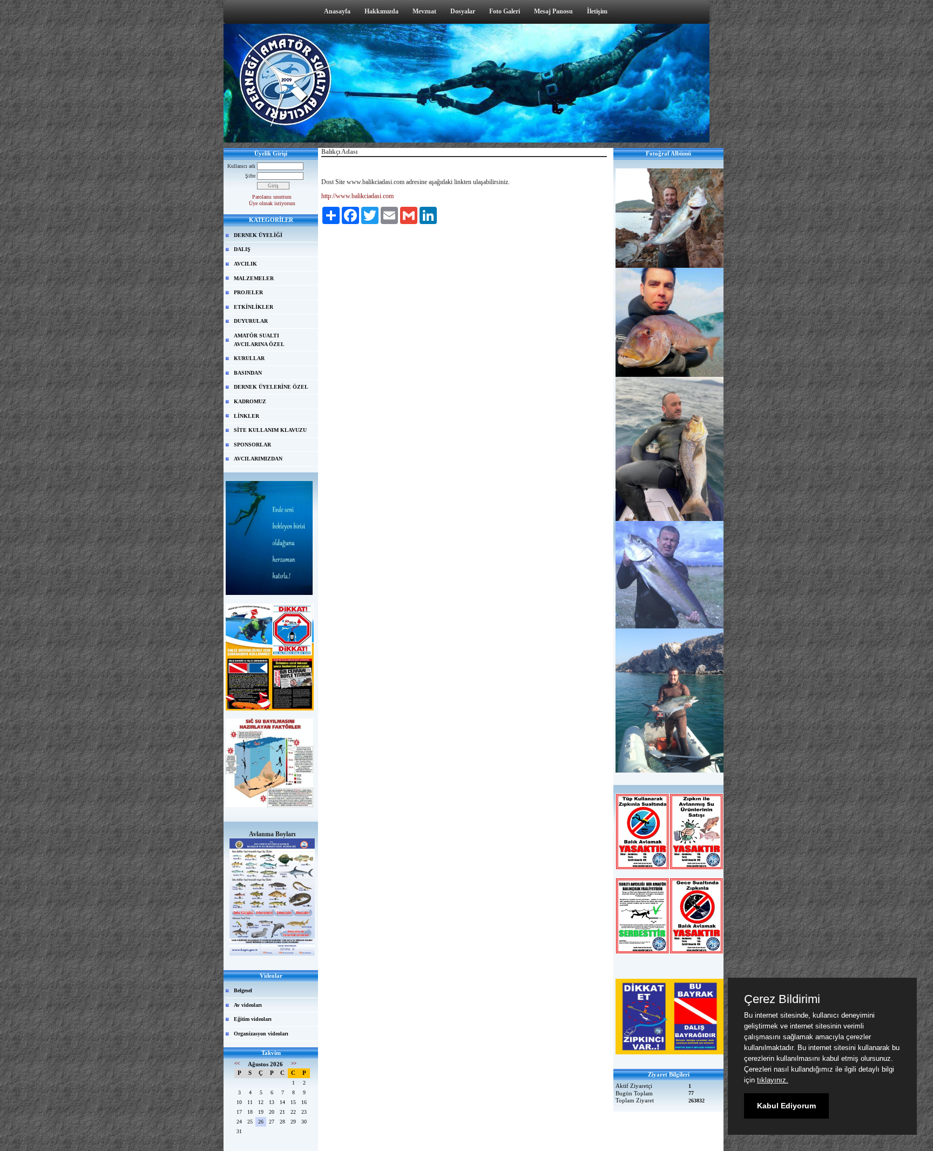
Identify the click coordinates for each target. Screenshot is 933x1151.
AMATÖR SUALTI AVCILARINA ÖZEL (259, 340)
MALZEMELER (254, 278)
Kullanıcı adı (241, 166)
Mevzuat (424, 11)
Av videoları (248, 1005)
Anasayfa (337, 11)
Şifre (250, 176)
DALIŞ (242, 249)
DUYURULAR (251, 321)
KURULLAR (249, 358)
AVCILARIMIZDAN (258, 459)
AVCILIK (245, 264)
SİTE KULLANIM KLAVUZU (270, 430)
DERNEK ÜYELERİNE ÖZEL (271, 387)
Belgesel (243, 990)
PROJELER (248, 292)
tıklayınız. (772, 1080)
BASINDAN (248, 373)
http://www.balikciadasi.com (357, 196)
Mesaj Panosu (553, 11)
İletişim (597, 11)
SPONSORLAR (252, 445)
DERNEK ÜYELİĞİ (258, 235)
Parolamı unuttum (272, 197)
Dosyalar (462, 11)
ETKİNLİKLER (253, 307)
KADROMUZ (250, 401)
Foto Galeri (504, 11)
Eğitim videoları (253, 1019)
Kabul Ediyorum (786, 1105)
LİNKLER (246, 416)
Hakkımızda (381, 11)
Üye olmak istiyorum (272, 203)
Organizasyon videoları (261, 1034)
